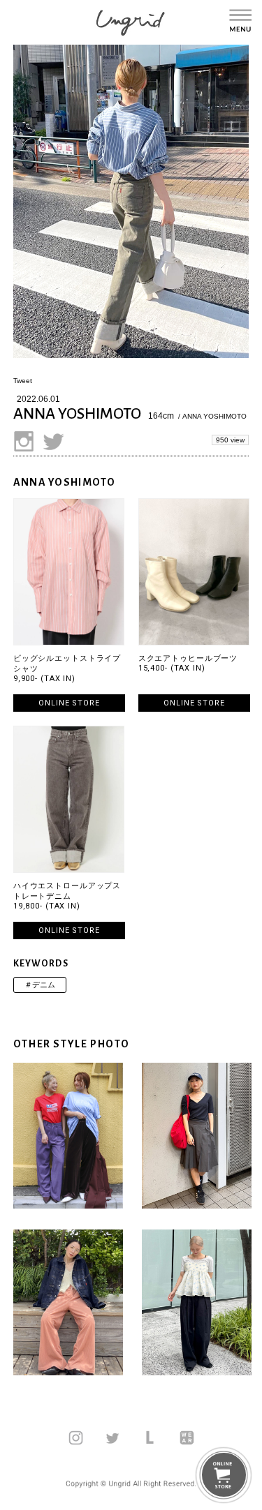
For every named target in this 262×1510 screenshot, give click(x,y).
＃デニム (39, 984)
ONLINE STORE (69, 703)
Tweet (22, 380)
